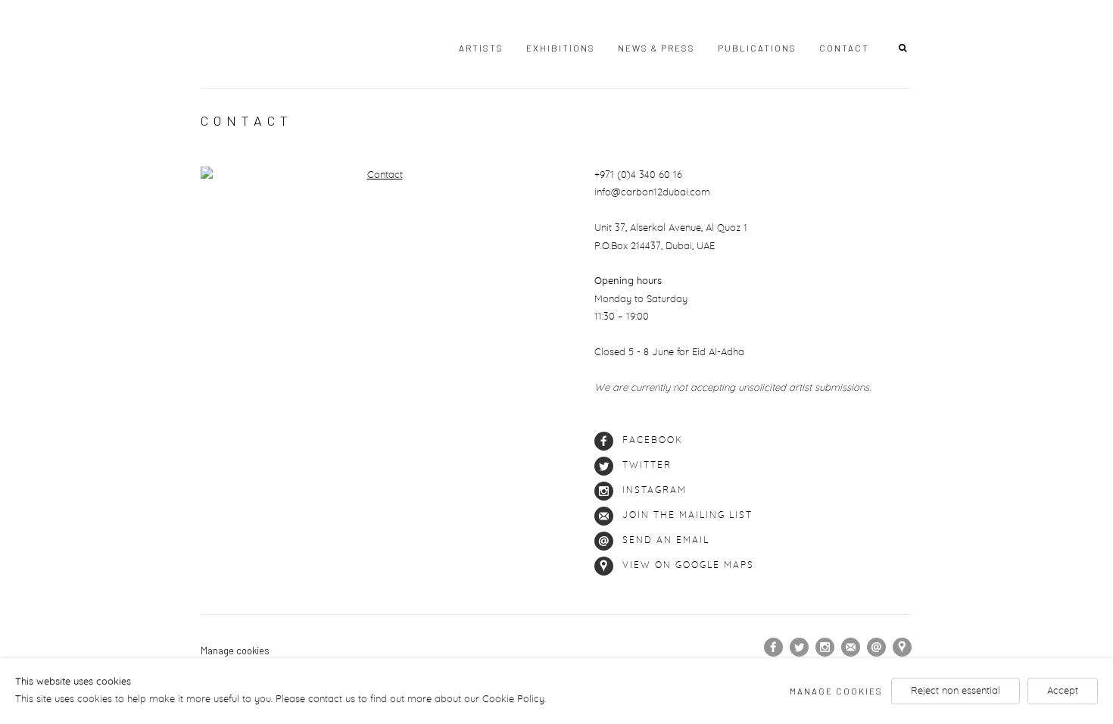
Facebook (652, 440)
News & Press (656, 47)
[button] (905, 47)
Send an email (665, 540)
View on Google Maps (688, 565)
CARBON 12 (269, 44)
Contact (844, 47)
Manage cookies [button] (235, 650)
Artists (481, 47)
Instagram (654, 490)
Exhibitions (560, 47)
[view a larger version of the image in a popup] (378, 175)
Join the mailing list (687, 515)
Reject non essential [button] (955, 691)
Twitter (647, 465)
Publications (757, 47)
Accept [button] (1062, 691)
